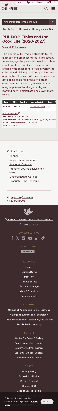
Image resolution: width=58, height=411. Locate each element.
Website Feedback (29, 381)
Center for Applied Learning (29, 343)
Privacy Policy (29, 371)
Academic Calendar (20, 164)
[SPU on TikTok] (43, 238)
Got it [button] (47, 401)
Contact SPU (29, 386)
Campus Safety (29, 281)
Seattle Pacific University (16, 29)
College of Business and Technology (29, 314)
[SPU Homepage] (29, 214)
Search (45, 6)
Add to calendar (10, 113)
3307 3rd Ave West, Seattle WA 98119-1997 (30, 219)
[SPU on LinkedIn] (37, 238)
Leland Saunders (37, 106)
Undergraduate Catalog (23, 176)
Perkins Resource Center (29, 357)
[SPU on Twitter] (17, 238)
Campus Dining (29, 272)
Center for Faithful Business (29, 348)
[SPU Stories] (27, 251)
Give (39, 2)
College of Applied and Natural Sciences (29, 310)
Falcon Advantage (29, 286)
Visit (20, 2)
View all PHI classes (14, 47)
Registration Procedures (23, 160)
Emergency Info (29, 296)
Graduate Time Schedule (24, 181)
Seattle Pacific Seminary (29, 324)
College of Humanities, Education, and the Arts (29, 319)
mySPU (49, 2)
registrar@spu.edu (22, 197)
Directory (29, 276)
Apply (30, 2)
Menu (52, 6)
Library (29, 267)
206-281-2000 (30, 224)
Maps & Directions (29, 291)
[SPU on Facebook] (12, 238)
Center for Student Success (29, 352)
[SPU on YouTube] (30, 238)
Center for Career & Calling (29, 338)
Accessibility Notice (29, 376)
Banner (13, 155)
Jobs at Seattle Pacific (29, 390)
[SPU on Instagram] (23, 238)
